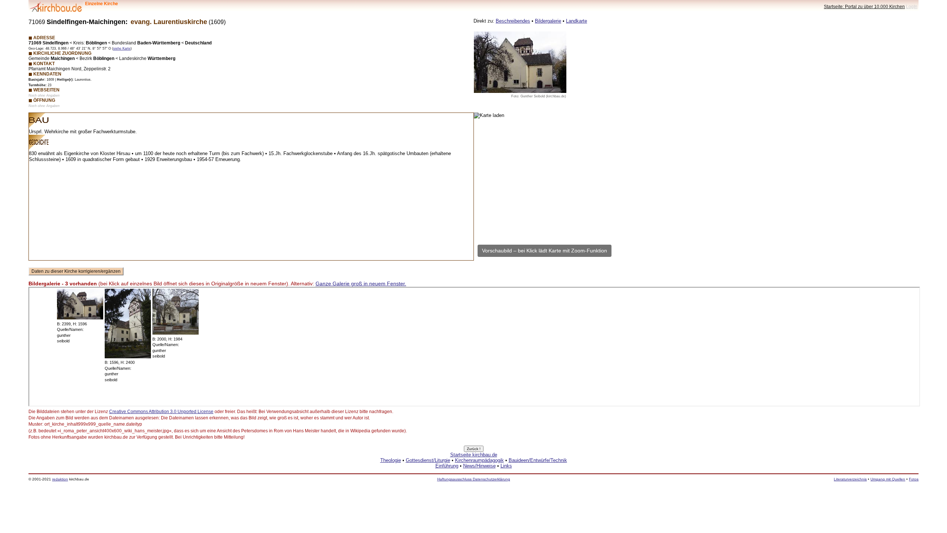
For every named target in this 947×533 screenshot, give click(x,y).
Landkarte (576, 21)
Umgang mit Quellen (887, 479)
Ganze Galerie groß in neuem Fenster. (361, 283)
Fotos (914, 479)
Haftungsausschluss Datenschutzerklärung (473, 479)
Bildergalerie (548, 21)
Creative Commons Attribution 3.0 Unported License (161, 411)
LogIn (911, 6)
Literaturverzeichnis (850, 479)
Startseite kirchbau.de (473, 454)
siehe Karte (122, 48)
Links (506, 466)
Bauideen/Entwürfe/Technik (538, 460)
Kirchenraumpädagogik (479, 460)
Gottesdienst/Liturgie (428, 460)
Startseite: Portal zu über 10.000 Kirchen (864, 6)
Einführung (446, 466)
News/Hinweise (479, 466)
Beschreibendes (513, 21)
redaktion (60, 479)
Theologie (390, 460)
